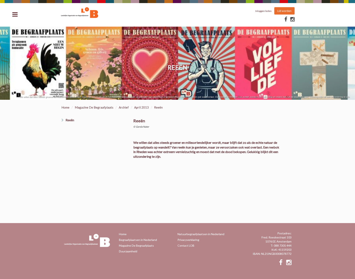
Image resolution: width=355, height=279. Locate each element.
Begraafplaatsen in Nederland (138, 240)
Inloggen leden (263, 10)
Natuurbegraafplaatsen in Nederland (201, 234)
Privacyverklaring (188, 240)
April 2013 (141, 107)
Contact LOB (186, 245)
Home (65, 107)
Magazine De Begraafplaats (94, 107)
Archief (124, 107)
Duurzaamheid (128, 251)
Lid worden (284, 10)
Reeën (70, 120)
